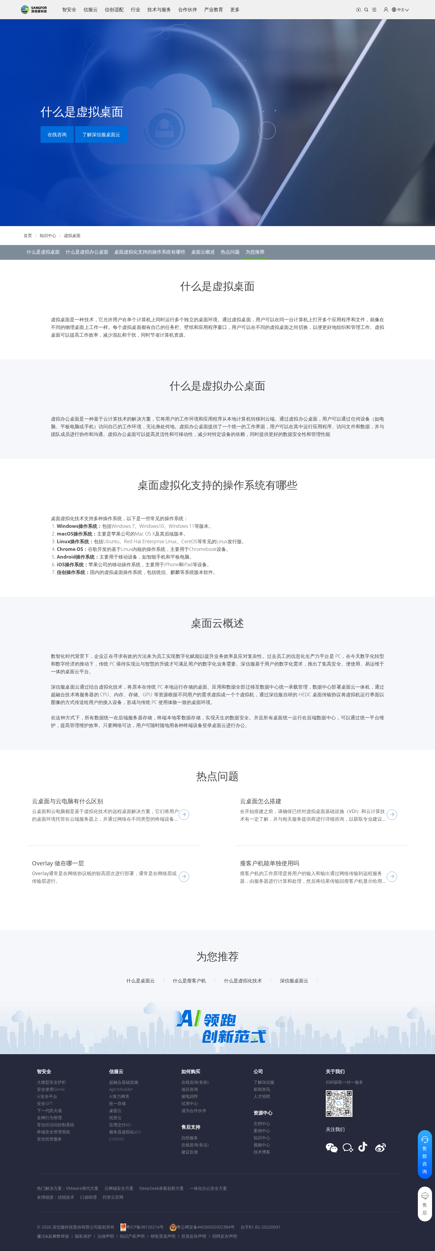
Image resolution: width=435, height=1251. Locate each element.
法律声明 (105, 1236)
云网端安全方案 (118, 1188)
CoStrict (116, 1139)
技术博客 (262, 1152)
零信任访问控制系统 (55, 1124)
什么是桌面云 (140, 980)
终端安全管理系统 (53, 1132)
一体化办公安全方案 (208, 1188)
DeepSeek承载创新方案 (161, 1188)
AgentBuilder (121, 1089)
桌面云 (115, 1110)
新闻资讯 (262, 1089)
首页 (28, 235)
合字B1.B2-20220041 (261, 1227)
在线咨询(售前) (195, 1082)
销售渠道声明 (163, 1236)
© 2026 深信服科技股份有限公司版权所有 (76, 1227)
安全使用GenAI (51, 1089)
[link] (28, 235)
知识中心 (48, 235)
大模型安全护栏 (51, 1082)
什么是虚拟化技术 (243, 980)
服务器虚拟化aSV (125, 1132)
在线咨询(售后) (195, 1145)
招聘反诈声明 (224, 1236)
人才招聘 (262, 1096)
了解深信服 (264, 1082)
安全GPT (45, 1103)
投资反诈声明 (193, 1236)
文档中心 (262, 1123)
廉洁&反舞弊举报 (53, 1236)
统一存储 (117, 1103)
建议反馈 (189, 1152)
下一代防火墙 (49, 1110)
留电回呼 (189, 1096)
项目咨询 (189, 1089)
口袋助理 (88, 1197)
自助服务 (189, 1137)
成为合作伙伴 (193, 1110)
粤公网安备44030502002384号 (206, 1227)
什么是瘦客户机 (189, 980)
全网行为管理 (49, 1117)
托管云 (115, 1117)
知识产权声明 (132, 1236)
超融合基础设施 (123, 1082)
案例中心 (262, 1130)
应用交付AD (120, 1124)
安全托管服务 (49, 1139)
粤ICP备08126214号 (145, 1227)
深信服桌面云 (294, 980)
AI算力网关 (119, 1096)
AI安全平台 (47, 1096)
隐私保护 (83, 1236)
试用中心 (189, 1103)
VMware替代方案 (82, 1188)
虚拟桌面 (72, 235)
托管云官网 (113, 1197)
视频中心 (262, 1145)
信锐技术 (66, 1197)
